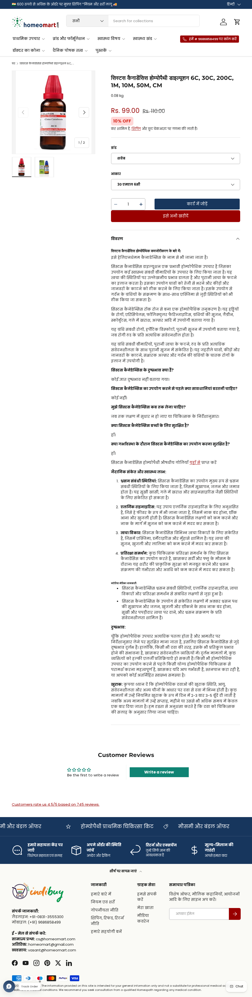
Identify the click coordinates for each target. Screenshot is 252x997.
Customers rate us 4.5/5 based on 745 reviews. (55, 804)
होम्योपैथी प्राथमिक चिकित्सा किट (108, 826)
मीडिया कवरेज (143, 918)
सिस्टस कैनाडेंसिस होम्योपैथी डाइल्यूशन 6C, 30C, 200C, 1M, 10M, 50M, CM (47, 63)
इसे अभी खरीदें (176, 216)
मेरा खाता (145, 907)
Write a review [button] (159, 772)
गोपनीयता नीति (104, 910)
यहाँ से (194, 462)
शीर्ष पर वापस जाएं (124, 871)
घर (13, 63)
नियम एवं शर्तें (103, 902)
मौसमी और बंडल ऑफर (195, 826)
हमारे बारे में (101, 894)
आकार (116, 174)
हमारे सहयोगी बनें (106, 931)
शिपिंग (136, 128)
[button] (237, 22)
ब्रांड (114, 147)
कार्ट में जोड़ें (197, 204)
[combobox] (132, 21)
